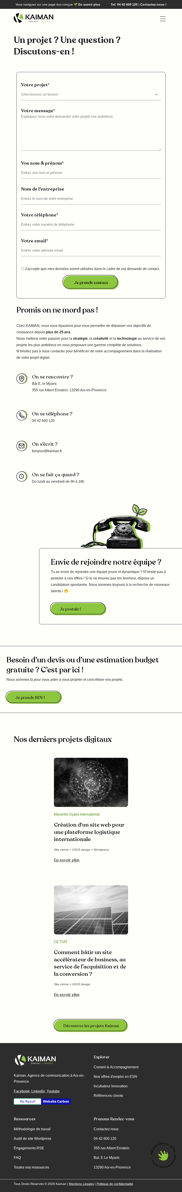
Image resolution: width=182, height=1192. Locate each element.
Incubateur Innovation (111, 1086)
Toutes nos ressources (31, 1167)
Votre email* (34, 241)
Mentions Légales (81, 1184)
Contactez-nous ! (153, 4)
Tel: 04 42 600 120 (124, 4)
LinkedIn (38, 1091)
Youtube (53, 1091)
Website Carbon (56, 1101)
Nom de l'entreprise (42, 189)
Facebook (22, 1091)
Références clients (108, 1095)
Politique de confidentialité (115, 1184)
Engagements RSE (29, 1148)
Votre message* (38, 111)
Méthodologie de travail (32, 1129)
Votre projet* (35, 85)
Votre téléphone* (39, 215)
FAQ (17, 1157)
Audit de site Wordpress (32, 1138)
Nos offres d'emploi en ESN (115, 1076)
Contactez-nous (106, 1129)
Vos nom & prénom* (42, 163)
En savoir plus (89, 4)
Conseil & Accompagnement (116, 1067)
